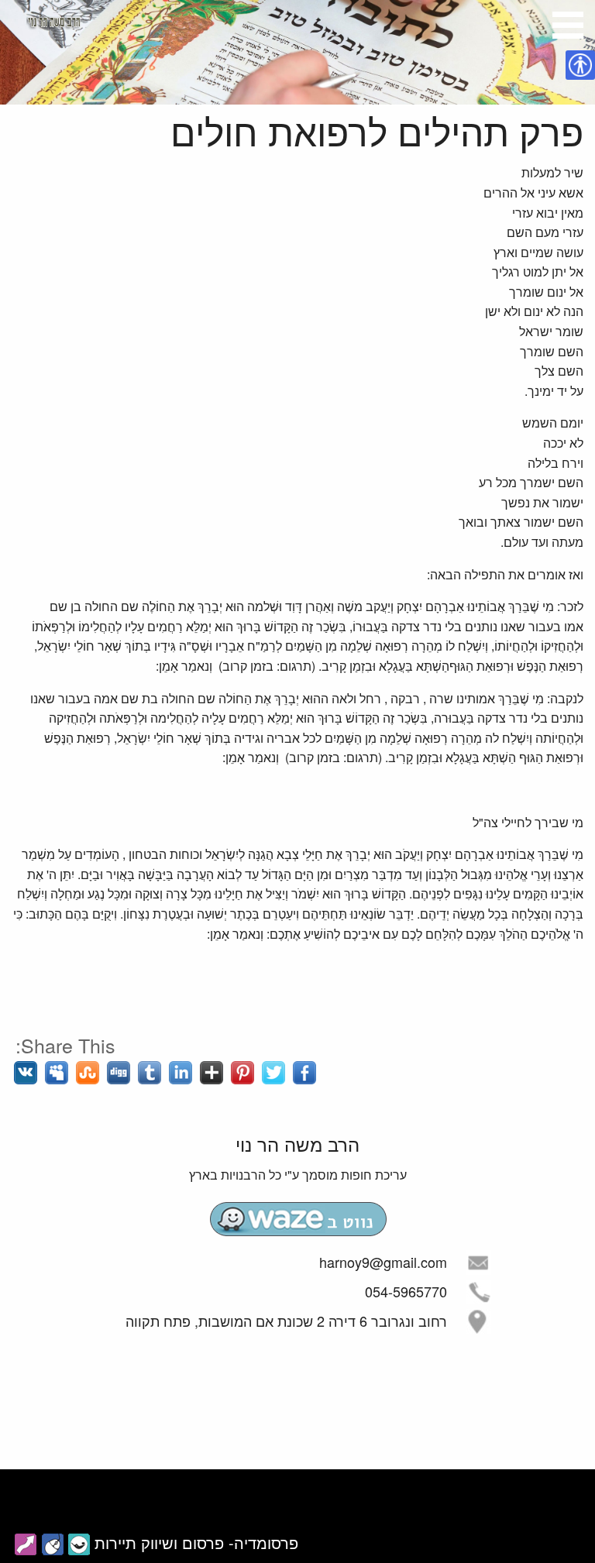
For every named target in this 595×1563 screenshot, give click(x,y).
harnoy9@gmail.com (383, 1262)
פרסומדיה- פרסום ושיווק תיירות (196, 1542)
